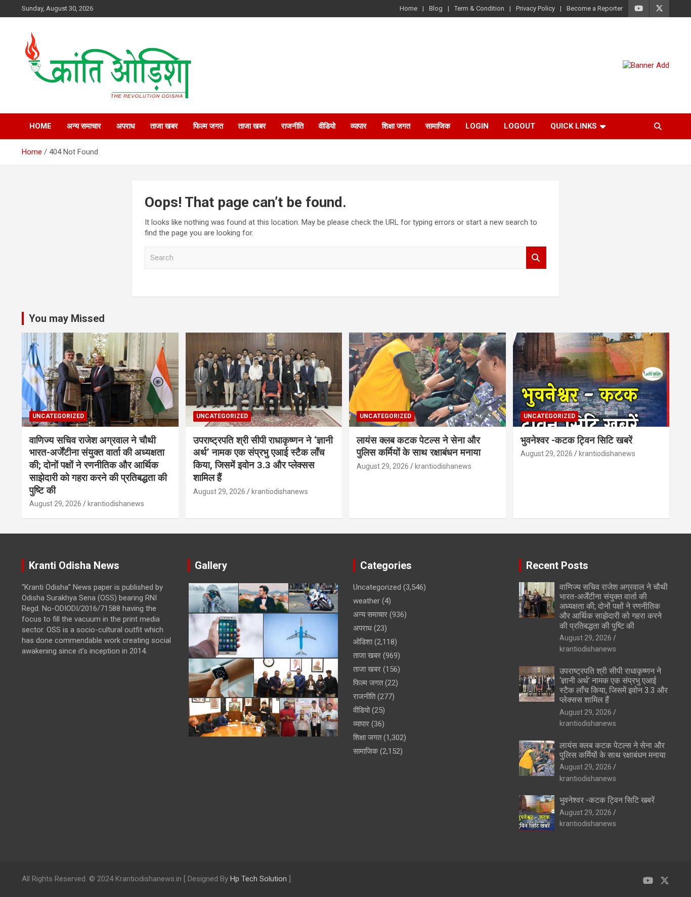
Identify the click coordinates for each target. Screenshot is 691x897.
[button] (213, 598)
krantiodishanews (116, 504)
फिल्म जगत (208, 126)
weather (366, 600)
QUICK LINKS (573, 126)
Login (477, 126)
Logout (519, 126)
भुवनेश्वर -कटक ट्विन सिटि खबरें (578, 440)
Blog (436, 8)
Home (408, 8)
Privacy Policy (535, 8)
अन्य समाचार (84, 126)
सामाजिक (437, 126)
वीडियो (327, 126)
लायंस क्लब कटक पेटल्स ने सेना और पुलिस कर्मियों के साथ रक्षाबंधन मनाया (419, 446)
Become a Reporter (595, 8)
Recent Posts (557, 565)
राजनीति (292, 126)
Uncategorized (58, 416)
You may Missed (67, 318)
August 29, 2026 (55, 504)
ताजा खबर (164, 126)
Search (536, 258)
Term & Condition (479, 8)
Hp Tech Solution (258, 878)
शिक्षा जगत (396, 126)
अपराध (125, 126)
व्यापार (359, 126)
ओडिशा (362, 641)
